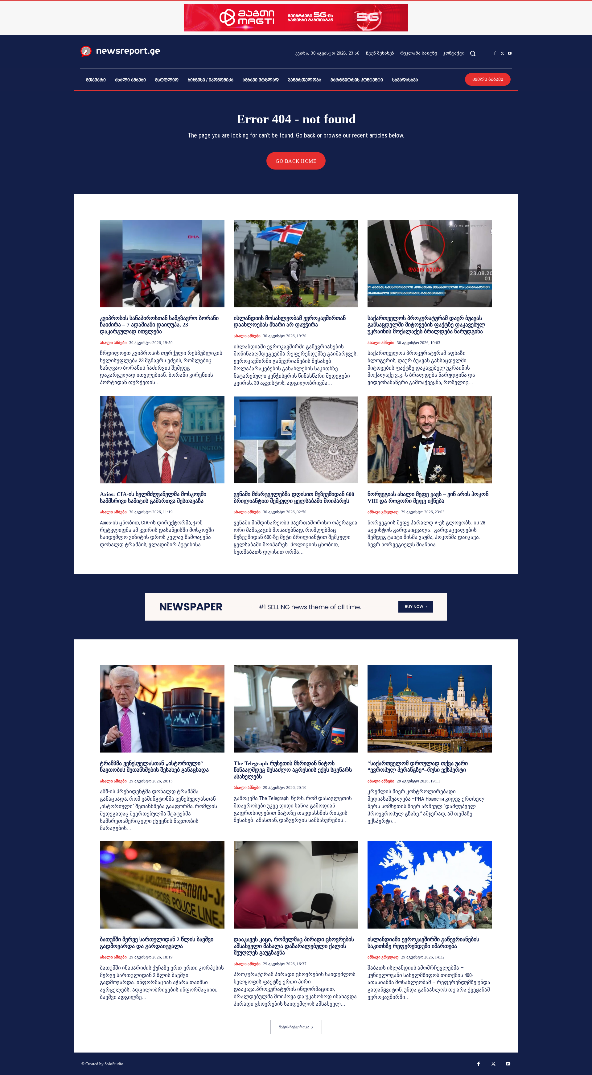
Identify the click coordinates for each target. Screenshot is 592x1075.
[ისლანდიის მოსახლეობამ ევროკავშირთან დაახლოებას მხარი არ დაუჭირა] (296, 263)
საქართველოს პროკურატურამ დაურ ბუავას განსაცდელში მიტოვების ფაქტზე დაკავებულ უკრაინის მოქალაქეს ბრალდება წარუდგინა (426, 324)
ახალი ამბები (113, 342)
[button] (472, 53)
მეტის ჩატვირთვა (294, 1027)
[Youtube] (509, 53)
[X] (502, 53)
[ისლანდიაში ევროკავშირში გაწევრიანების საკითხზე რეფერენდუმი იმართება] (430, 885)
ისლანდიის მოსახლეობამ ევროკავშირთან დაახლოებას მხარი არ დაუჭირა (290, 321)
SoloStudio (114, 1063)
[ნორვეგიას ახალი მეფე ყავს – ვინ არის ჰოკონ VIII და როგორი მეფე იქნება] (430, 439)
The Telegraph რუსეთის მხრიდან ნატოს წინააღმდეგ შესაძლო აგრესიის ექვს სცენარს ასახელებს (293, 770)
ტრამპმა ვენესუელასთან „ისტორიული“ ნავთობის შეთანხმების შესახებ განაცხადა (154, 766)
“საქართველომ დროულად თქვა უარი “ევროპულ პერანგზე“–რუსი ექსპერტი (418, 766)
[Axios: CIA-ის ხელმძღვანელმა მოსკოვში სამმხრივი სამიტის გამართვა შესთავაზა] (162, 439)
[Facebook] (495, 53)
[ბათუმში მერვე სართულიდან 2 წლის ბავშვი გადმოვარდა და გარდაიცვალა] (162, 885)
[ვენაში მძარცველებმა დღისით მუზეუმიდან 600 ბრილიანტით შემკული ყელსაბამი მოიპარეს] (296, 439)
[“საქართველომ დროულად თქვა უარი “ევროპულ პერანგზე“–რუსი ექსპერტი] (430, 709)
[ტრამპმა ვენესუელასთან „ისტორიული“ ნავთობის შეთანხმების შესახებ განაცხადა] (162, 709)
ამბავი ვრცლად (383, 512)
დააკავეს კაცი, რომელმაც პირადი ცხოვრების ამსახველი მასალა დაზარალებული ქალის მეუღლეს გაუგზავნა (294, 946)
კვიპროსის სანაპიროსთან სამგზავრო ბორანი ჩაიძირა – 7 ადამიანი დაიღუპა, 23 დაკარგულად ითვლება (159, 324)
